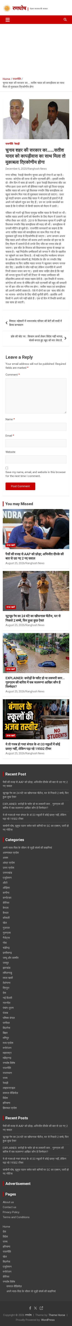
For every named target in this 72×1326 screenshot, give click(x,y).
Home (6, 1226)
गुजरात (6, 927)
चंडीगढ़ (6, 947)
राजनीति (9, 143)
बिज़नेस (6, 1028)
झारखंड (6, 968)
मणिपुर (6, 1038)
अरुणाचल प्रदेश (11, 852)
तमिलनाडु (7, 973)
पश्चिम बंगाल (9, 1018)
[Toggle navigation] (8, 19)
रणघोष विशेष (9, 1063)
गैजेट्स (6, 937)
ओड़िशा (6, 887)
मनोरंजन (7, 1048)
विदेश (5, 1098)
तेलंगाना (6, 983)
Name (10, 419)
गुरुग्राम (7, 932)
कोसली (6, 917)
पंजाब (5, 1013)
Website (10, 452)
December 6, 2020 (16, 168)
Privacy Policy (11, 1212)
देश (4, 993)
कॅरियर (6, 902)
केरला (5, 907)
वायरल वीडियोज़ (10, 1093)
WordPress (48, 1320)
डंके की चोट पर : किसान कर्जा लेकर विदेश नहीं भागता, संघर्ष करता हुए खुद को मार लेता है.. (37, 338)
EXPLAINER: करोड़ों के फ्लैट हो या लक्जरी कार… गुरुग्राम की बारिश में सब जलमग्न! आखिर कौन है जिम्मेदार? (35, 682)
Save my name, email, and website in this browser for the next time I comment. (36, 474)
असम (5, 857)
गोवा (5, 942)
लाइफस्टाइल (9, 1088)
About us (8, 1202)
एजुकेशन (7, 877)
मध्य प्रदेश (8, 1043)
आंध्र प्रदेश (9, 862)
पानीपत (6, 1023)
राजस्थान (7, 1073)
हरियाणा (6, 1103)
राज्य (5, 1078)
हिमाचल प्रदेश (10, 1108)
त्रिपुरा (6, 988)
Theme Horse (57, 1315)
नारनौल (6, 1003)
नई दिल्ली (7, 998)
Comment (13, 374)
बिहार (5, 1033)
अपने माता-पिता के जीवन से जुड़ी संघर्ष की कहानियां (27, 847)
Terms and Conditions (16, 1217)
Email (10, 435)
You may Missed (19, 504)
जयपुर (6, 963)
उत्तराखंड (7, 872)
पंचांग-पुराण (8, 1008)
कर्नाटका (7, 897)
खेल (5, 922)
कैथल (5, 912)
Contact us (9, 1207)
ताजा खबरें (11, 545)
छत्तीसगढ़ (7, 953)
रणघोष (19, 8)
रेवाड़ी (17, 143)
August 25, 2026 (15, 563)
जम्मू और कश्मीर (11, 958)
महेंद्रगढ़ (7, 1058)
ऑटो (5, 882)
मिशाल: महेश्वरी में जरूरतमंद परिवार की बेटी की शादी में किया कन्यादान (35, 323)
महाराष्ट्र (7, 1053)
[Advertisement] (36, 49)
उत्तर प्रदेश (8, 867)
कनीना (6, 892)
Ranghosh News (37, 168)
